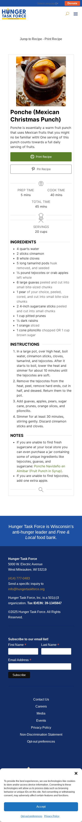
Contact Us (41, 699)
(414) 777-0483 (19, 578)
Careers (41, 706)
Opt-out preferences (31, 816)
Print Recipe (53, 39)
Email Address (19, 660)
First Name (17, 644)
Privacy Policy (51, 816)
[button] (76, 773)
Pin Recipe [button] (43, 169)
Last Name (50, 644)
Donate (72, 3)
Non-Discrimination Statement (41, 734)
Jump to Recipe (31, 39)
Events (41, 720)
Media (41, 713)
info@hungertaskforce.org (26, 589)
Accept (41, 806)
